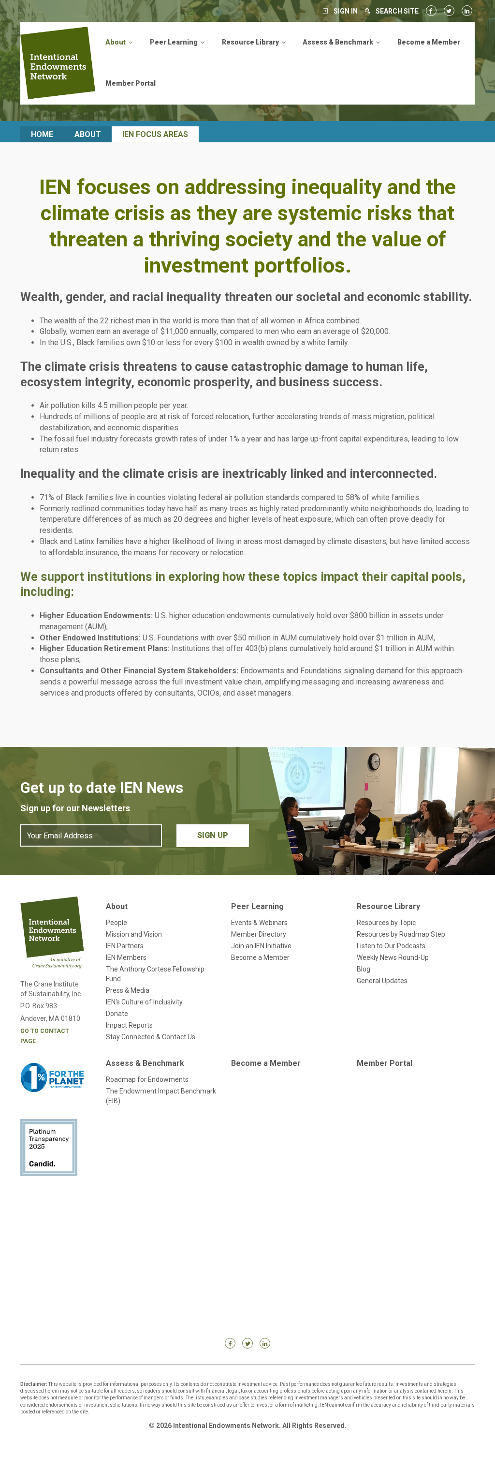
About (87, 134)
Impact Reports (129, 1025)
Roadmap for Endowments (147, 1079)
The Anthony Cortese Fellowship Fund (155, 974)
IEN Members (126, 957)
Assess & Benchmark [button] (339, 42)
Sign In (346, 11)
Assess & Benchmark (145, 1063)
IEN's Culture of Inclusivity (144, 1002)
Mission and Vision (134, 934)
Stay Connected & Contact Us (150, 1037)
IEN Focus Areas (155, 134)
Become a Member (428, 42)
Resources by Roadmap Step (401, 934)
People (116, 922)
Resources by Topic (386, 922)
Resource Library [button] (251, 42)
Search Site (397, 11)
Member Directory (258, 934)
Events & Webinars (259, 922)
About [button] (116, 42)
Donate (117, 1013)
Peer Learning (257, 906)
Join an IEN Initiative (261, 946)
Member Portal (130, 83)
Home (42, 134)
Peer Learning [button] (174, 42)
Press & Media (127, 990)
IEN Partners (125, 946)
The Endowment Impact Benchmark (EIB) (161, 1096)
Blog (363, 969)
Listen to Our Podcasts (391, 946)
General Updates (382, 981)
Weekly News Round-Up (393, 957)
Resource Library (388, 906)
